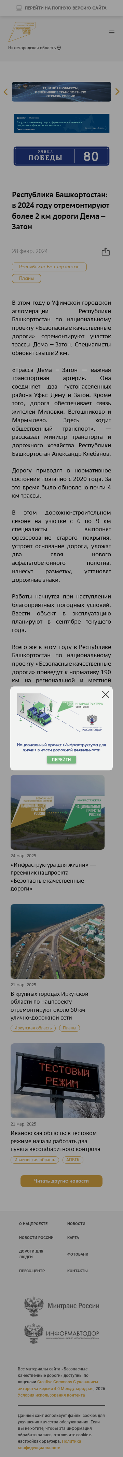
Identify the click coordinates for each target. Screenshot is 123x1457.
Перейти (61, 759)
